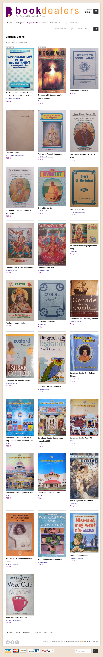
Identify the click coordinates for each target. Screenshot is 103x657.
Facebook (12, 642)
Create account (60, 29)
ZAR (81, 641)
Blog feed (17, 642)
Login (71, 29)
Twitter (8, 642)
